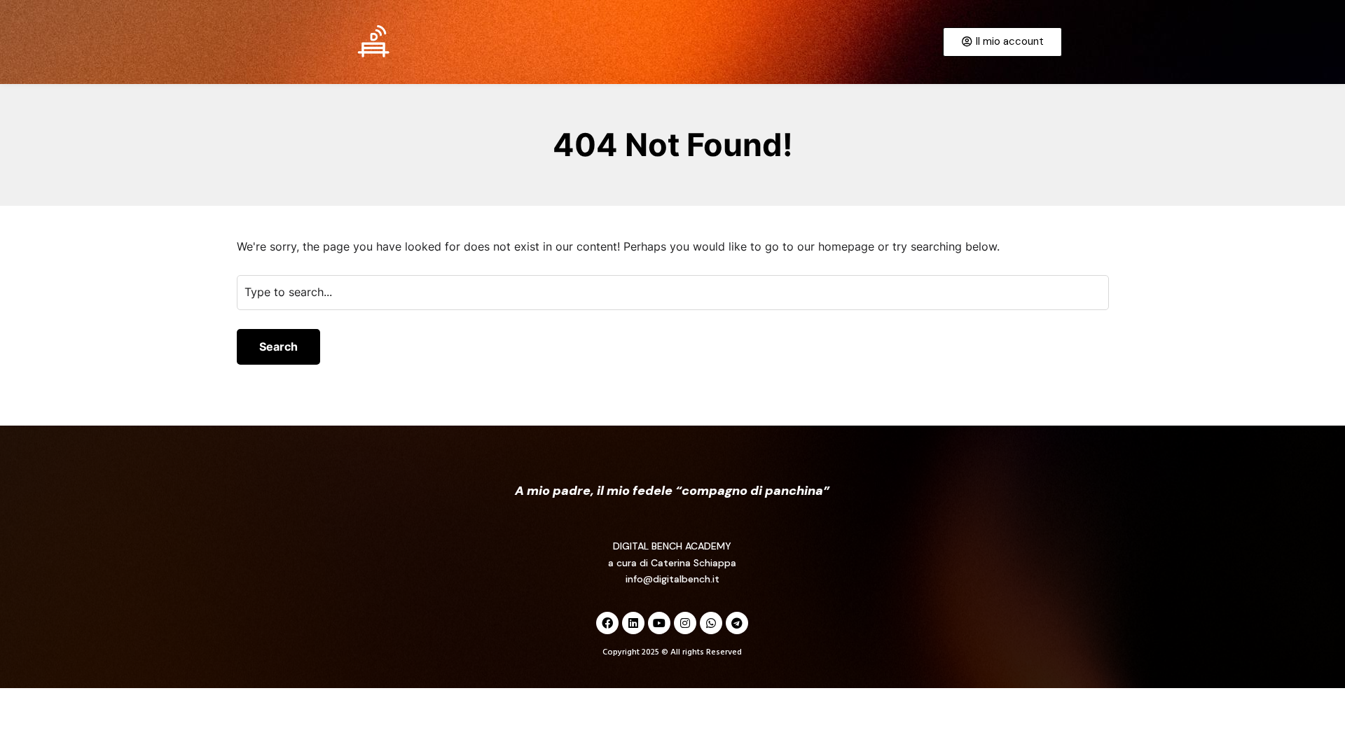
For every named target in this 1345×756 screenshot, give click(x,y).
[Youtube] (659, 623)
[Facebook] (607, 623)
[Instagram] (685, 623)
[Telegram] (737, 623)
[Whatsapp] (711, 623)
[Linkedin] (633, 623)
